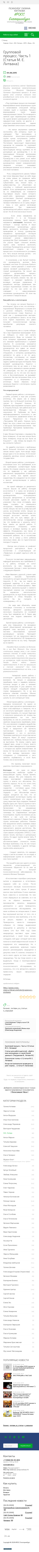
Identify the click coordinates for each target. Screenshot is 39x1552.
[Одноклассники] (19, 1437)
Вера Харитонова (10, 1232)
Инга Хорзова (8, 1307)
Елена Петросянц (10, 1183)
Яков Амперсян (9, 1210)
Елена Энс (7, 1302)
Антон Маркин (8, 1137)
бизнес (6, 1008)
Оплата (6, 1488)
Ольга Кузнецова (10, 1333)
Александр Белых (10, 1166)
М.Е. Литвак (7, 1133)
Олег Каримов (9, 1188)
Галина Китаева (9, 1106)
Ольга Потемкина (10, 1219)
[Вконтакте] (5, 1437)
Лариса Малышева (10, 1254)
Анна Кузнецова (9, 1179)
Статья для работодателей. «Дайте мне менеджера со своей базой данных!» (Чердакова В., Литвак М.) (19, 1053)
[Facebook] (10, 1437)
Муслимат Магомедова (12, 1351)
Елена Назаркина (10, 1311)
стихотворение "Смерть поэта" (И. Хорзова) (17, 1023)
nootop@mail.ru (8, 1464)
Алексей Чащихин (10, 1146)
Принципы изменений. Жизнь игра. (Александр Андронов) (17, 1029)
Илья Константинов (10, 1120)
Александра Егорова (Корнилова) (16, 1272)
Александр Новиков (11, 1320)
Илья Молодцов (9, 1205)
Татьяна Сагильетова (11, 1347)
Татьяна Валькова (10, 1316)
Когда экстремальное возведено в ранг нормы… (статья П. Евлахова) (19, 1064)
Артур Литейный (9, 1170)
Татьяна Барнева (9, 1142)
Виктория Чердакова (11, 1128)
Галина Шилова (9, 1267)
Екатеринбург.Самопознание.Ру (17, 1508)
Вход (25, 1092)
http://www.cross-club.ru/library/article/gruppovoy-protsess (18, 990)
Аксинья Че (7, 1241)
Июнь (30, 43)
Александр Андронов (11, 1236)
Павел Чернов (8, 1192)
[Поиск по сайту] (32, 34)
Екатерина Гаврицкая (11, 1325)
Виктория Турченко (11, 1285)
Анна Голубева (9, 1258)
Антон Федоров (9, 1115)
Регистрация (17, 1092)
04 (34, 43)
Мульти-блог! (8, 1159)
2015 (25, 43)
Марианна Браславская (12, 1342)
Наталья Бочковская (11, 1197)
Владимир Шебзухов (11, 1263)
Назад (5, 40)
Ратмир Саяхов (9, 1201)
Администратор (9, 1289)
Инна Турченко (9, 1249)
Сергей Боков (8, 1298)
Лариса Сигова (9, 1111)
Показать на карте (9, 1478)
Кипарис (7, 1520)
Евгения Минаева (10, 1276)
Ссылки (29, 1505)
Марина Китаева (9, 1338)
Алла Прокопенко (10, 1245)
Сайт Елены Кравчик (12, 1515)
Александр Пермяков (11, 1124)
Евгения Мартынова (11, 1223)
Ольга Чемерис (9, 1155)
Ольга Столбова (9, 1214)
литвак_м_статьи (19, 1008)
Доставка (6, 1490)
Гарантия (6, 1494)
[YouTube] (23, 1437)
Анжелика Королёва (11, 1151)
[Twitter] (14, 1437)
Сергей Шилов (9, 1294)
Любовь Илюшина (10, 1174)
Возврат (6, 1492)
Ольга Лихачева (9, 1329)
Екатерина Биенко (10, 1280)
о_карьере (8, 1010)
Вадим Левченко (9, 1227)
